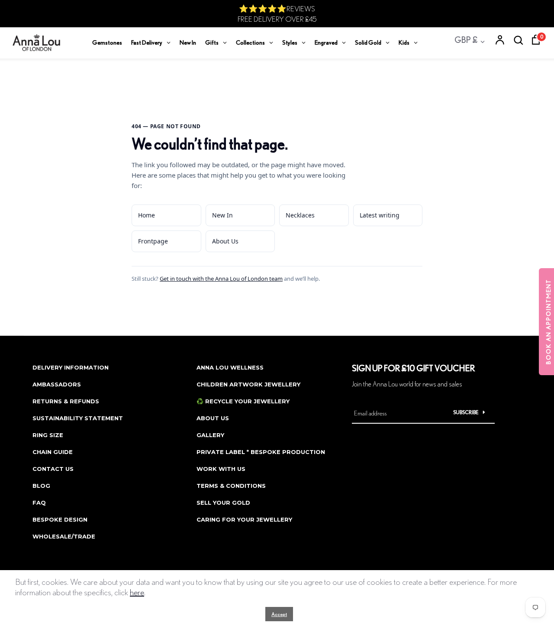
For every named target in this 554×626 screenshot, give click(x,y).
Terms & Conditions (231, 485)
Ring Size (47, 434)
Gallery (210, 434)
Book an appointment (548, 321)
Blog (41, 485)
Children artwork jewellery (248, 384)
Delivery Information (70, 367)
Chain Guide (52, 451)
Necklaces (300, 215)
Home (146, 215)
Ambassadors (56, 384)
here (137, 592)
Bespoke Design (59, 519)
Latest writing (379, 215)
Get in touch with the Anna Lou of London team (221, 278)
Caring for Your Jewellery (244, 519)
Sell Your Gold (223, 502)
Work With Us (220, 468)
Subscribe (466, 412)
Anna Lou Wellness (230, 367)
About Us (225, 241)
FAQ (39, 502)
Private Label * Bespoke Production (260, 451)
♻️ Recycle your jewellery (243, 401)
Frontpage (153, 241)
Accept (279, 614)
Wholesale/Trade (63, 536)
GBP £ (465, 40)
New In (222, 215)
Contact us (53, 468)
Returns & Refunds (65, 401)
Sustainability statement (77, 418)
